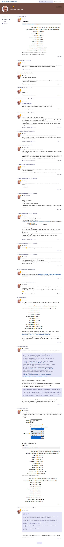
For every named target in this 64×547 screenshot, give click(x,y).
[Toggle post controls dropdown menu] (61, 56)
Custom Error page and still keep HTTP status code (27, 178)
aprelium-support (27, 103)
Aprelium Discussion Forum (9, 1)
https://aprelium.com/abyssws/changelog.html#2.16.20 (41, 368)
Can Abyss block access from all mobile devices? (27, 507)
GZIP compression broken (23, 346)
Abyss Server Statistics (22, 16)
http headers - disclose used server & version (26, 98)
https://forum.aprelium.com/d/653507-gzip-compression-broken (36, 334)
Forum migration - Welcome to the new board (26, 269)
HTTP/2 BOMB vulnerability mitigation (25, 72)
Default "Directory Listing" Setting (24, 60)
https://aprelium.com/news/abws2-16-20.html (34, 362)
